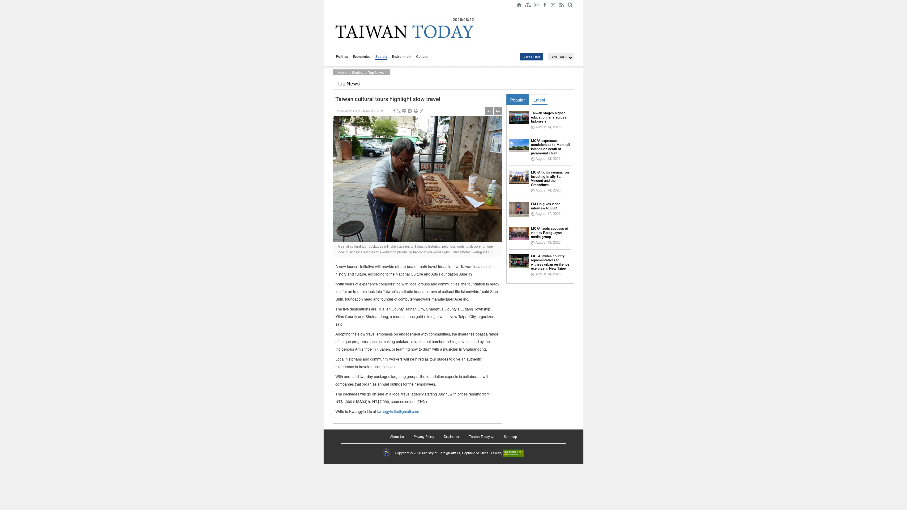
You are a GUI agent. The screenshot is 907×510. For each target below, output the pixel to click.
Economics (362, 57)
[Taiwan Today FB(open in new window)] (544, 5)
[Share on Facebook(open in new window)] (394, 110)
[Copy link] (421, 110)
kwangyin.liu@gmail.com (398, 411)
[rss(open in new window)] (561, 5)
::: (334, 12)
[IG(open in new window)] (536, 5)
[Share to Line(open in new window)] (404, 110)
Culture (422, 57)
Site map (510, 436)
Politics (342, 57)
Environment (401, 57)
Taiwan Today (480, 436)
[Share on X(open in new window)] (398, 110)
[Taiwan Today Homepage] (519, 5)
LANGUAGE (559, 57)
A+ (498, 110)
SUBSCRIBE (531, 57)
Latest (539, 100)
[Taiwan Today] (404, 31)
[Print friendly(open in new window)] (416, 110)
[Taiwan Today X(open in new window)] (553, 5)
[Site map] (527, 5)
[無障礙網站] (513, 452)
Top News (376, 72)
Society (381, 57)
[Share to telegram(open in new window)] (410, 110)
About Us (397, 436)
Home (342, 72)
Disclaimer (451, 436)
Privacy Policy (424, 436)
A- (489, 110)
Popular (517, 100)
